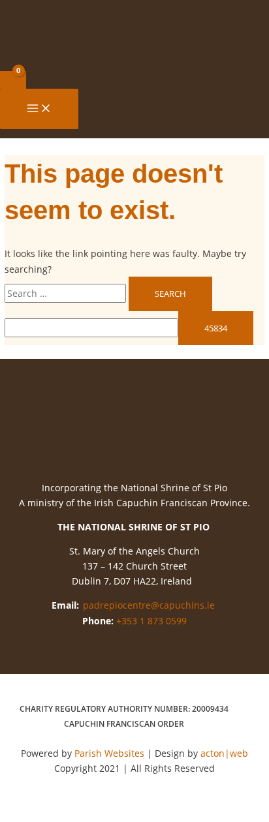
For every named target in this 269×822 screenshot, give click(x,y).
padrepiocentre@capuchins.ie (149, 605)
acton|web (224, 753)
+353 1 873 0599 (151, 621)
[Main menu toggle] (39, 109)
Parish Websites (109, 753)
